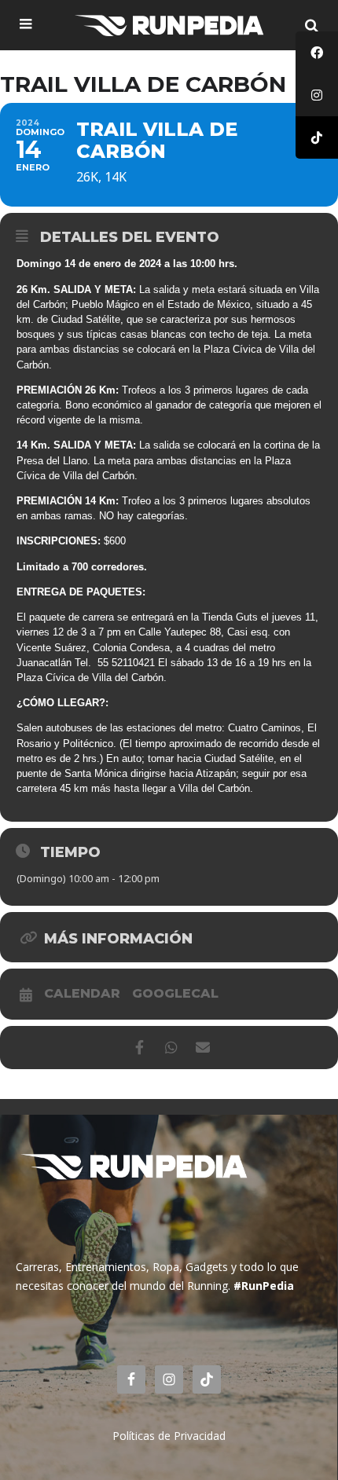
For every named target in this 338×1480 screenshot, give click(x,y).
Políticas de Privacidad (169, 1435)
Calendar (82, 994)
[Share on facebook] (139, 1047)
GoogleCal (175, 994)
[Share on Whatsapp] (171, 1047)
